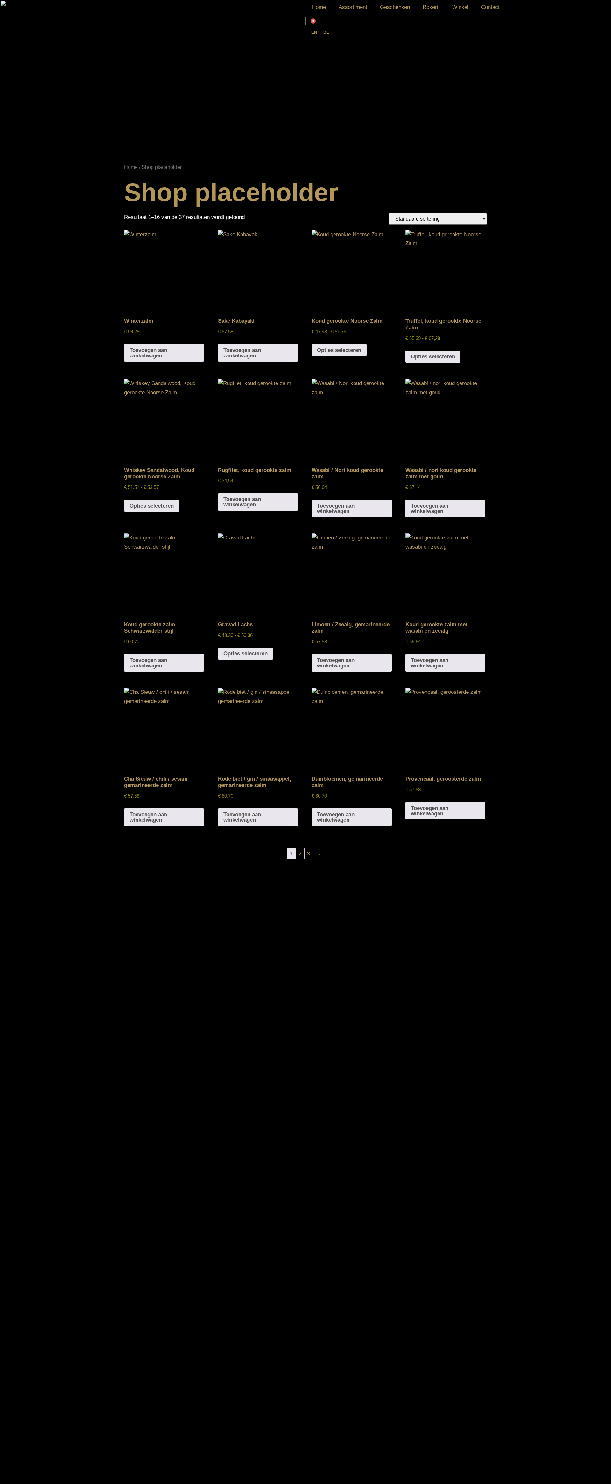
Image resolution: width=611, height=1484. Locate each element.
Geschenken (395, 7)
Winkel (460, 7)
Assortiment (353, 7)
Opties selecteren (339, 350)
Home (319, 7)
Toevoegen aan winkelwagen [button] (148, 353)
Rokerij (431, 7)
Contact (490, 7)
